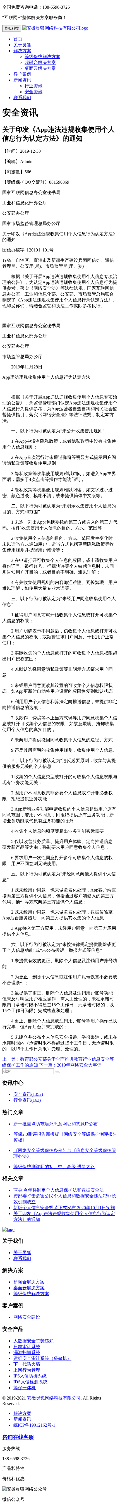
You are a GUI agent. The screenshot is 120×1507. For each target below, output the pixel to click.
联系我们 (22, 97)
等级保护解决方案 (42, 56)
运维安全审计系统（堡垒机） (42, 1358)
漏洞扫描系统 (26, 1352)
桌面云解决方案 (40, 68)
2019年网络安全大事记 (79, 1065)
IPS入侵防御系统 (30, 1376)
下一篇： (48, 1065)
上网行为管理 (26, 1370)
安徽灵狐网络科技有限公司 (54, 1398)
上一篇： (11, 1059)
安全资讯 (33, 91)
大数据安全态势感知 (33, 1340)
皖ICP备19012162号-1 (34, 1425)
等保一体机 (24, 1387)
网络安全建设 (26, 1317)
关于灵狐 (22, 44)
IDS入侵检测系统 (30, 1381)
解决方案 (22, 50)
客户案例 (22, 74)
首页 (17, 39)
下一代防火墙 (26, 1364)
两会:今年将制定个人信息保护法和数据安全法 (58, 1190)
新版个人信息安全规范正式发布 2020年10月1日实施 (64, 1207)
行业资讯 (33, 85)
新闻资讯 (22, 80)
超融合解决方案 (40, 62)
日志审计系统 (26, 1346)
